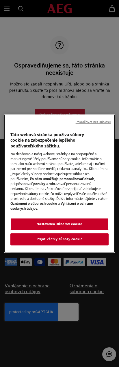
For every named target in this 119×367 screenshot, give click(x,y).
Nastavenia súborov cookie (59, 224)
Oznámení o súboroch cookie (33, 203)
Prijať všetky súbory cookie (59, 239)
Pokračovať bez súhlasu (93, 122)
